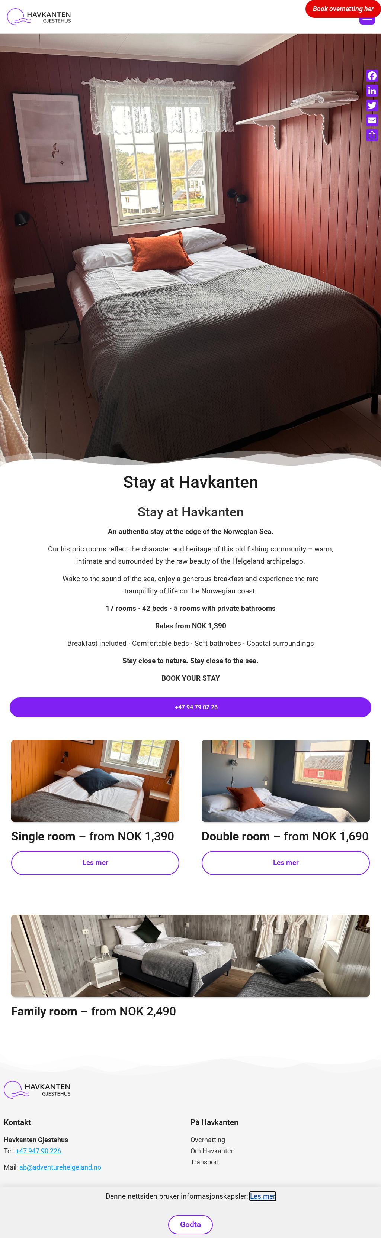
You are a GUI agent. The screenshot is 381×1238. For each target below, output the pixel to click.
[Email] (372, 120)
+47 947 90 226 (39, 1151)
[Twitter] (372, 105)
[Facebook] (372, 75)
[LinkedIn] (372, 90)
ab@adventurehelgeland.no (60, 1167)
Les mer (262, 1196)
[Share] (372, 135)
